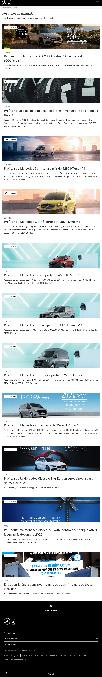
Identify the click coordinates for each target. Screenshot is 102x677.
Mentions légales (11, 655)
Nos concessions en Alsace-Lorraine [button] (19, 650)
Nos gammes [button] (9, 633)
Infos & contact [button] (10, 638)
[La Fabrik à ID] (51, 673)
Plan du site (27, 655)
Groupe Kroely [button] (10, 644)
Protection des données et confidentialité (53, 655)
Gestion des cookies (82, 655)
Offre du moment (10, 27)
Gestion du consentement (15, 659)
